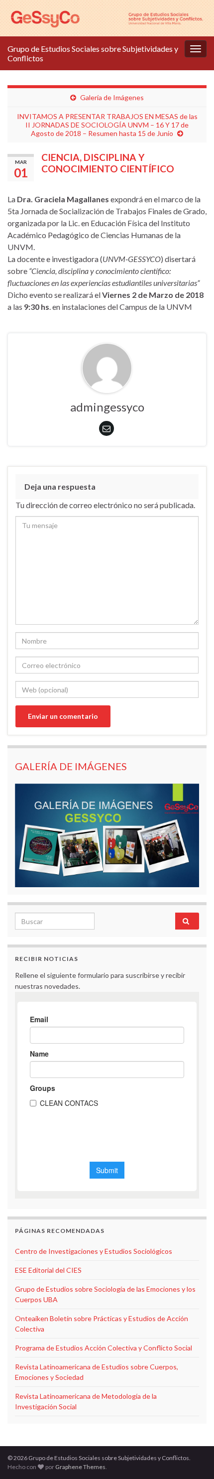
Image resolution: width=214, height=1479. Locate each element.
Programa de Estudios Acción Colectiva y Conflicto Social (103, 1348)
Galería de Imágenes (112, 97)
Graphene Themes (80, 1467)
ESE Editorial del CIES (48, 1270)
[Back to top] (191, 1456)
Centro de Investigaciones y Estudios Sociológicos (93, 1251)
